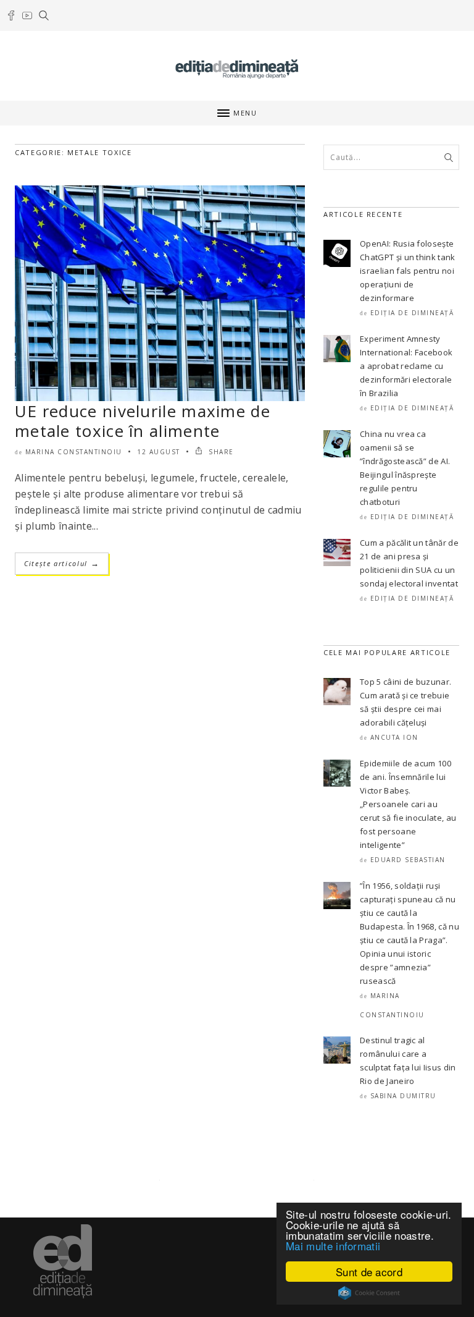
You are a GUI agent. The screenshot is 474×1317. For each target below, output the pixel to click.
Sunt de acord (369, 1271)
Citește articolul (61, 563)
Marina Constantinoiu (73, 451)
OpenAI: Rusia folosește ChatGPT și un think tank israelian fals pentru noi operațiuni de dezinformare (407, 270)
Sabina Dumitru (403, 1095)
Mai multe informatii (333, 1245)
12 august (158, 451)
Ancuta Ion (394, 737)
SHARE (220, 451)
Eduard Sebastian (408, 859)
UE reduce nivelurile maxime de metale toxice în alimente (142, 421)
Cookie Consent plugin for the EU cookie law (369, 1293)
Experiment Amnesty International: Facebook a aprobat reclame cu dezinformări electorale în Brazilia (406, 366)
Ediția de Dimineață (412, 312)
